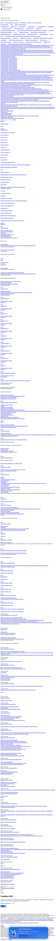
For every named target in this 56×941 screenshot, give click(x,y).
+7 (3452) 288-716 (10, 919)
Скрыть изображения (7, 7)
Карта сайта (51, 920)
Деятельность (21, 920)
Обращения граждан (34, 920)
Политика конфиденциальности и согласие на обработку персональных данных (19, 922)
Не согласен (3, 939)
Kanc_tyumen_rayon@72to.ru (46, 919)
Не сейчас (32, 936)
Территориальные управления (11, 920)
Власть (2, 920)
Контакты (46, 920)
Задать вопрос (23, 936)
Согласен (9, 939)
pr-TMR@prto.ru (21, 919)
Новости (27, 920)
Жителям (41, 920)
